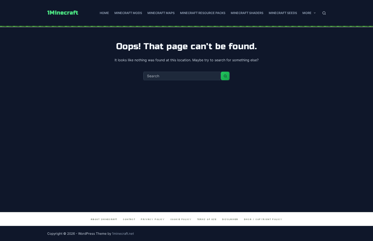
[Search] (324, 13)
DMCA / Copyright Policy (263, 219)
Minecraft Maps (161, 13)
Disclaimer (230, 219)
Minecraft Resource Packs (202, 13)
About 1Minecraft (104, 219)
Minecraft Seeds (283, 13)
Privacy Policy (152, 219)
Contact (129, 219)
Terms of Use (207, 219)
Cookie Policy (180, 219)
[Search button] (225, 76)
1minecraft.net (123, 234)
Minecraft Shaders (247, 13)
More (306, 13)
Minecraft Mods (128, 13)
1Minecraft (62, 12)
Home (104, 13)
